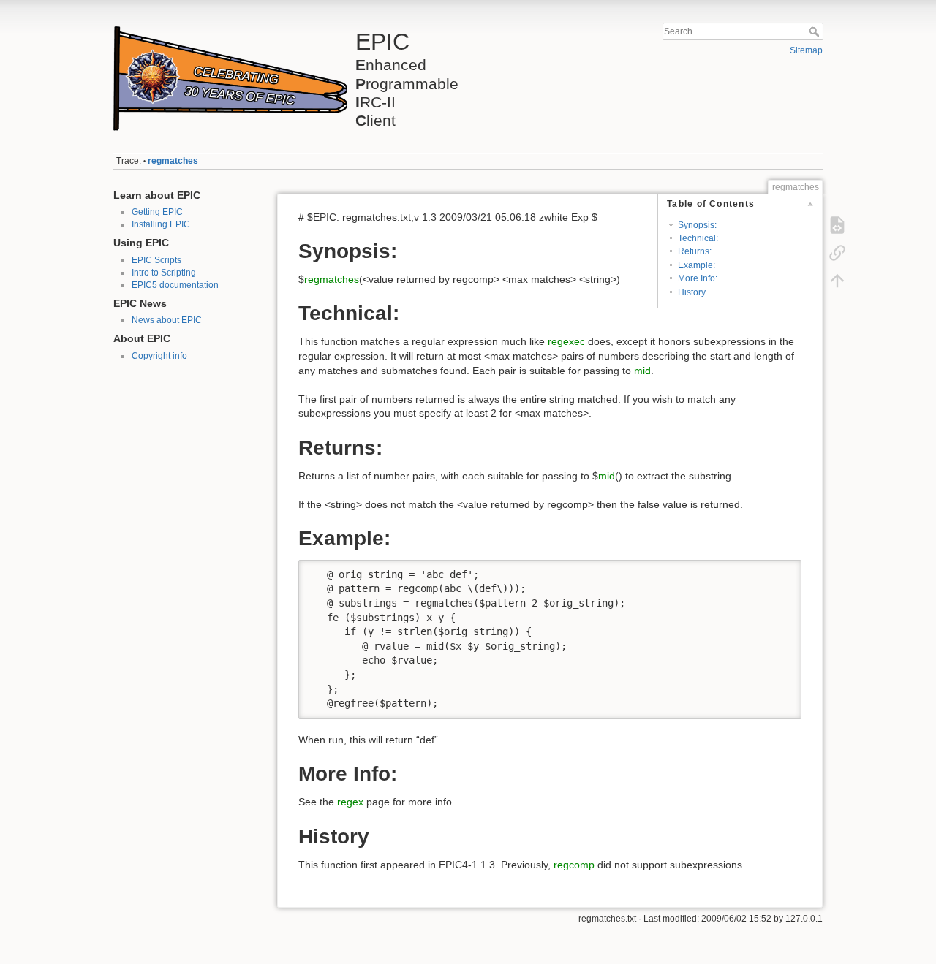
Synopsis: (697, 225)
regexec (566, 341)
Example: (696, 265)
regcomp (574, 864)
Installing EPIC (161, 224)
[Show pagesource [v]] (837, 225)
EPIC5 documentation (175, 285)
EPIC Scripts (156, 260)
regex (350, 802)
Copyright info (159, 356)
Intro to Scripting (164, 272)
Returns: (695, 251)
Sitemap (806, 50)
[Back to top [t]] (837, 281)
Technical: (698, 238)
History (692, 292)
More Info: (697, 278)
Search (816, 31)
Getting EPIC (157, 212)
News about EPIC (167, 320)
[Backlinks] (837, 253)
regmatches (173, 161)
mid (642, 370)
